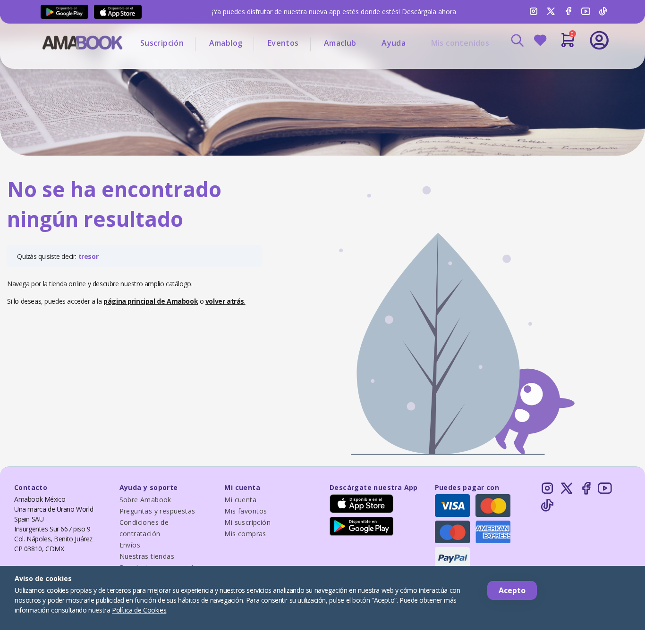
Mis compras (245, 533)
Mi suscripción (247, 522)
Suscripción (162, 43)
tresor (88, 256)
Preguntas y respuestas (157, 510)
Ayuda (394, 43)
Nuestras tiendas (146, 556)
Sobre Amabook (145, 499)
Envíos (129, 544)
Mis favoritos (245, 510)
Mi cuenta (240, 499)
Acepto (512, 590)
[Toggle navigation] (560, 66)
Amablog (226, 43)
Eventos (283, 43)
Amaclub (340, 43)
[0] (568, 44)
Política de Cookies (139, 609)
